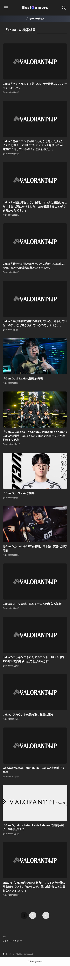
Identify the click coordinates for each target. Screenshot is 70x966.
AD (4, 937)
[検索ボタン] (64, 8)
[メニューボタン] (6, 8)
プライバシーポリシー (12, 941)
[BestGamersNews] (35, 8)
